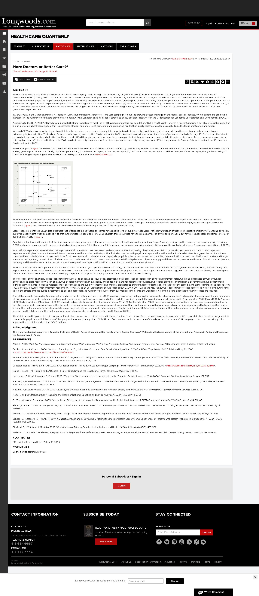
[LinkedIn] (174, 542)
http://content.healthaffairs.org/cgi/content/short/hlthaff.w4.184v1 (43, 352)
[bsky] (167, 542)
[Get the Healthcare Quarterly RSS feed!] (197, 82)
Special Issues (85, 46)
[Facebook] (159, 542)
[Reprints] (187, 82)
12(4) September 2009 (182, 59)
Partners (196, 562)
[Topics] (4, 49)
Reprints (183, 562)
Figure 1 (36, 149)
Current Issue (40, 46)
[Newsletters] (204, 542)
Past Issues (63, 46)
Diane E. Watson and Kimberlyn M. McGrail (35, 71)
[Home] (4, 41)
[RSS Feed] (189, 542)
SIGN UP (206, 532)
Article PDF (24, 79)
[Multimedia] (4, 75)
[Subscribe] (4, 91)
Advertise (170, 562)
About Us (126, 562)
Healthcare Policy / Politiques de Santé (120, 528)
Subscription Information (148, 562)
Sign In (122, 486)
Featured (19, 46)
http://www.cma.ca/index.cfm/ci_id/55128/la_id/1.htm (190, 366)
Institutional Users (108, 562)
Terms (207, 562)
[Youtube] (182, 542)
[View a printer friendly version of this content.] (192, 82)
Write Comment (214, 592)
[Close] (255, 577)
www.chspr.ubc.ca (103, 155)
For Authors (128, 46)
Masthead (107, 46)
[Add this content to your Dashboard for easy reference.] (202, 82)
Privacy (218, 562)
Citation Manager (46, 79)
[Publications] (4, 66)
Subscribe (194, 23)
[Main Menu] (4, 35)
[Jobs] (4, 83)
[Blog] (196, 544)
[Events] (4, 58)
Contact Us (18, 526)
